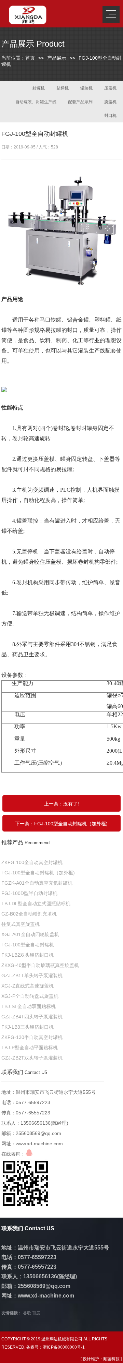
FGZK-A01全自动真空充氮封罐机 (36, 883)
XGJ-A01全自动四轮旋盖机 (30, 934)
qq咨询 (29, 1153)
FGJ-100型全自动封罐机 (27, 944)
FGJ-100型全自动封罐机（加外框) (38, 872)
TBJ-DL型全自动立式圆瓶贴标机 (35, 903)
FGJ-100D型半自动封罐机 (29, 893)
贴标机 (62, 88)
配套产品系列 (80, 101)
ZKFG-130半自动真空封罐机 (32, 1037)
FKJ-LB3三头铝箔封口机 (27, 1027)
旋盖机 (110, 101)
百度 (36, 1313)
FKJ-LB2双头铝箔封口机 (27, 955)
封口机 (110, 115)
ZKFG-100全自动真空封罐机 (32, 862)
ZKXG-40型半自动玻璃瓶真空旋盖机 (40, 965)
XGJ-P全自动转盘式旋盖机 (29, 996)
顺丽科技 (111, 1358)
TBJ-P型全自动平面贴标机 (29, 1047)
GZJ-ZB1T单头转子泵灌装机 (32, 975)
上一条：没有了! (61, 803)
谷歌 (27, 1313)
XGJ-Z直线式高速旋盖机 (27, 986)
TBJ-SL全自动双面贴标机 (28, 1006)
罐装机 (86, 88)
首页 (30, 58)
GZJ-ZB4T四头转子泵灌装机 (32, 1016)
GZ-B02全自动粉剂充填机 (29, 914)
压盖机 (110, 88)
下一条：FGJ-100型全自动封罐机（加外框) (61, 823)
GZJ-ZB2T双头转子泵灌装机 (32, 1058)
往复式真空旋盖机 (20, 924)
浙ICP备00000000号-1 (64, 1347)
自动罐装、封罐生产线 (35, 101)
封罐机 (38, 88)
